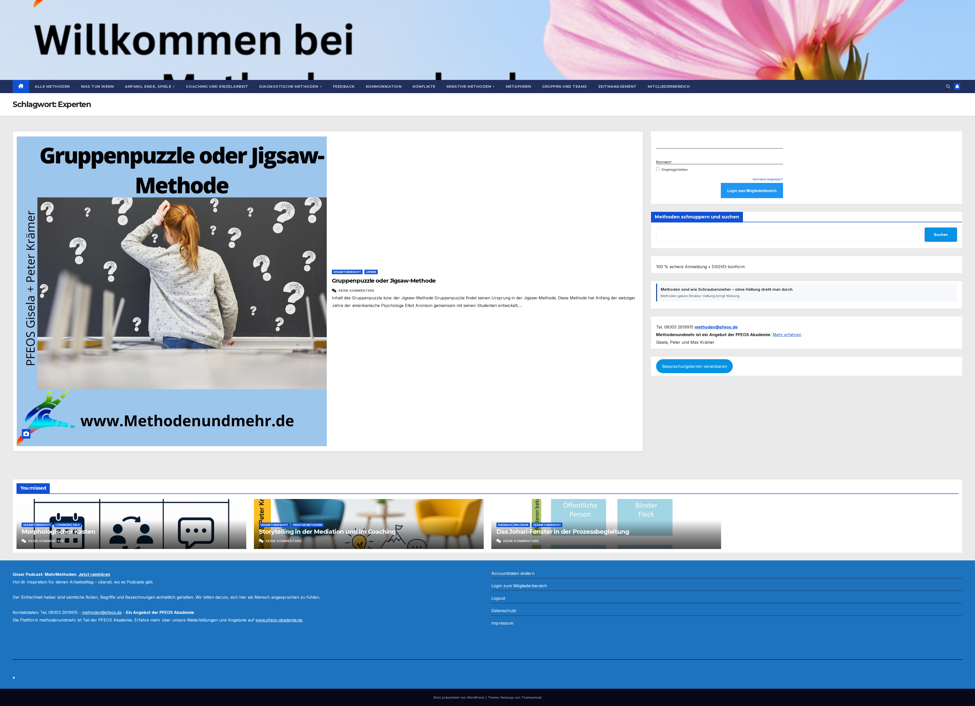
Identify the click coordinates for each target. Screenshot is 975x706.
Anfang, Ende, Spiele (148, 86)
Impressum (502, 623)
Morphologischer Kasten (58, 531)
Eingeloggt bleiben (675, 169)
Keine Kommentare (357, 290)
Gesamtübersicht (347, 271)
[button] (948, 86)
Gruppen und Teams (564, 86)
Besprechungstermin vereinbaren (694, 366)
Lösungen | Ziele (68, 524)
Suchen (941, 234)
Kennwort (663, 161)
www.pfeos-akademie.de (278, 620)
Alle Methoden (52, 86)
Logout (498, 598)
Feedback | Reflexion (513, 524)
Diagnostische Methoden (289, 86)
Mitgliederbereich (669, 86)
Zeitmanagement (617, 86)
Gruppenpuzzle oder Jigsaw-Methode (384, 280)
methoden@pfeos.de (102, 612)
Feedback (344, 86)
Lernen (371, 271)
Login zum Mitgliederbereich (519, 585)
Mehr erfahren (787, 334)
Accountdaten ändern (512, 573)
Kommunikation (384, 86)
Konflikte (424, 86)
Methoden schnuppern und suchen (697, 217)
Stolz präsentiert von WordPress (459, 697)
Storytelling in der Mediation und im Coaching (327, 531)
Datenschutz (503, 610)
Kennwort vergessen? (768, 179)
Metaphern (518, 86)
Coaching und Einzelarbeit (217, 86)
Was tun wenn (97, 86)
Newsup (507, 697)
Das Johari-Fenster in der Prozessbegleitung (562, 531)
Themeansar (532, 697)
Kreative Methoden (469, 86)
